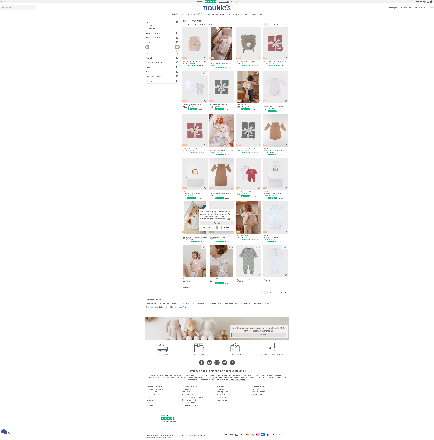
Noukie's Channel (258, 392)
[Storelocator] (421, 1)
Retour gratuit (199, 355)
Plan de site (183, 435)
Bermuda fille (188, 304)
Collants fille (245, 304)
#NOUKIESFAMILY (238, 380)
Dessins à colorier (259, 389)
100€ (176, 53)
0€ (147, 53)
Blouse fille (202, 304)
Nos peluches (222, 397)
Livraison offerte (163, 355)
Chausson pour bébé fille (156, 307)
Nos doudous (222, 400)
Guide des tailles (188, 403)
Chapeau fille (215, 304)
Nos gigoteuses (222, 392)
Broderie (220, 389)
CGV (148, 397)
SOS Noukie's (420, 8)
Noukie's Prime (406, 8)
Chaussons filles (231, 304)
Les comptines (257, 395)
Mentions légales (168, 435)
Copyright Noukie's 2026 (154, 435)
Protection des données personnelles (271, 355)
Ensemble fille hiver (262, 304)
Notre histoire (187, 395)
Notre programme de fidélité (193, 397)
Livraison (150, 400)
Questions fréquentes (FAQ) (157, 389)
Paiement (150, 405)
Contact (190, 435)
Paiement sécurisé (235, 355)
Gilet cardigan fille (178, 307)
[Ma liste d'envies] (424, 1)
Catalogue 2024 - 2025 (191, 405)
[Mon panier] (431, 1)
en (5, 1)
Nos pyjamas (222, 395)
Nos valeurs (186, 389)
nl (2, 1)
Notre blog (186, 392)
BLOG (431, 8)
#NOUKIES (226, 380)
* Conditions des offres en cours (158, 438)
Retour (149, 403)
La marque (392, 8)
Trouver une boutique (190, 400)
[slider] (147, 51)
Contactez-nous (153, 395)
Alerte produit (198, 435)
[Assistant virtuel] (417, 1)
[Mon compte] (428, 1)
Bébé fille (176, 304)
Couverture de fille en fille (157, 304)
